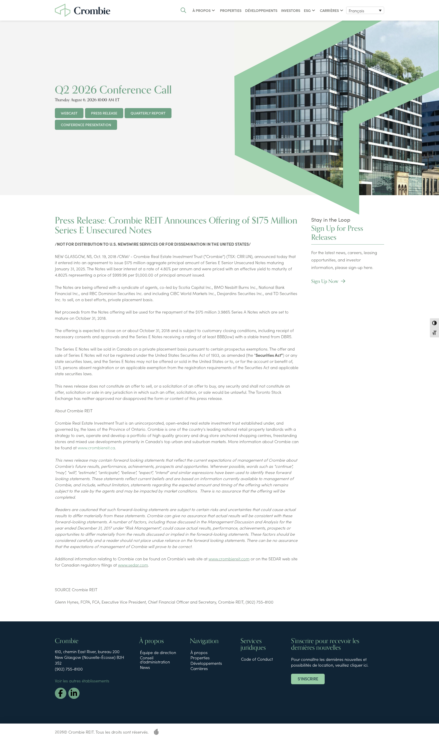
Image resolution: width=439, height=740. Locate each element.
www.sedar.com (133, 565)
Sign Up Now (325, 281)
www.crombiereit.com (229, 559)
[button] (183, 10)
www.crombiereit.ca (96, 447)
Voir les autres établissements (82, 681)
